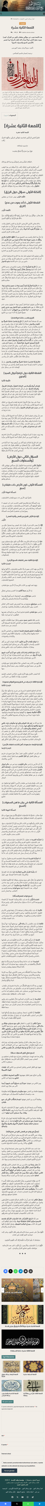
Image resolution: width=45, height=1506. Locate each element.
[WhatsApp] (16, 1271)
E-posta (5, 1444)
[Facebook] (5, 1271)
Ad (3, 1435)
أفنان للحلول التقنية (22, 1485)
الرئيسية (4, 1488)
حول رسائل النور (27, 1488)
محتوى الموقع (21, 1492)
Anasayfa (15, 19)
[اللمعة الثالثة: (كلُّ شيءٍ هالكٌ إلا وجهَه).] (33, 1385)
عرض (6, 115)
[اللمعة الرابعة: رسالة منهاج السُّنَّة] (12, 1366)
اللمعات (21, 19)
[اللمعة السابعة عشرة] (33, 1366)
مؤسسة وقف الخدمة (17, 1480)
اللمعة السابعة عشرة (29, 1374)
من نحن (37, 1492)
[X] (10, 1271)
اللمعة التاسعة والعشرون (12, 1292)
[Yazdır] (31, 1271)
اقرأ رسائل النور (29, 19)
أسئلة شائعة (29, 1492)
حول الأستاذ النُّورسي (15, 1488)
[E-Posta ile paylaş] (26, 1271)
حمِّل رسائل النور (11, 1492)
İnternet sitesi (6, 1453)
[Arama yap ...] (1, 13)
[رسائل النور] (22, 5)
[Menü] (44, 13)
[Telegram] (21, 1271)
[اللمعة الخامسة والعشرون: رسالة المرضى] (12, 1385)
